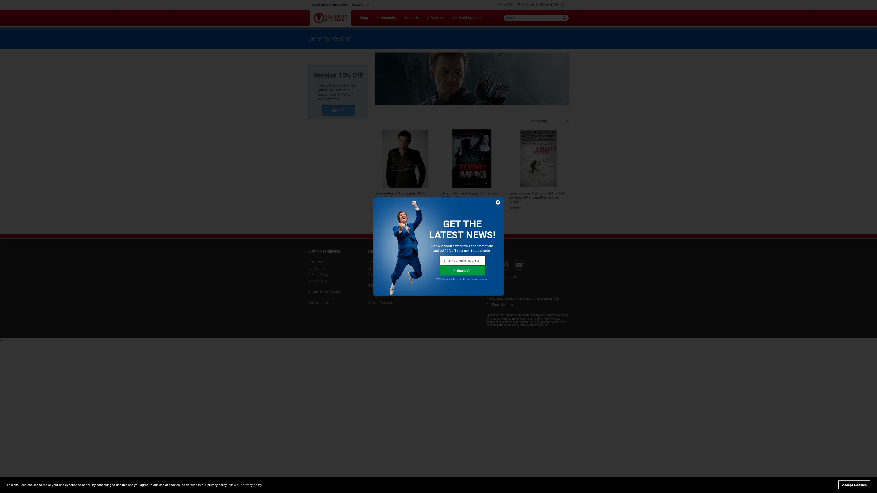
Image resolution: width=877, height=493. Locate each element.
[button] (245, 484)
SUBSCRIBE (462, 271)
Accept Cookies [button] (854, 485)
